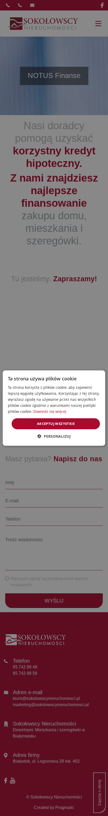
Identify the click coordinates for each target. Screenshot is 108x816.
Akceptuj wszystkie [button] (56, 423)
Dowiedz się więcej (49, 411)
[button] (54, 436)
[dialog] (54, 408)
